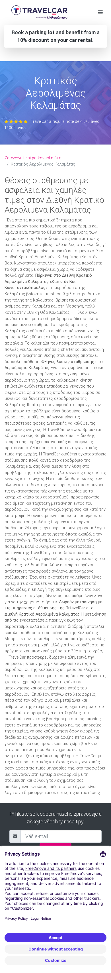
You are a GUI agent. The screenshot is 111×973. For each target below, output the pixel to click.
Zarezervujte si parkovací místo (33, 158)
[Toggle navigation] (100, 12)
